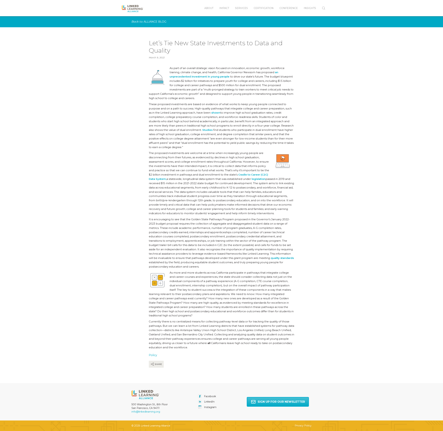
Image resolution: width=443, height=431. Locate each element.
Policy (153, 355)
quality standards (282, 258)
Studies (207, 130)
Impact (224, 8)
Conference (288, 8)
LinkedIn (209, 401)
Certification (264, 8)
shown (215, 112)
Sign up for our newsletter (281, 401)
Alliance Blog (155, 21)
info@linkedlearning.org (146, 411)
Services (241, 8)
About (208, 8)
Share (158, 364)
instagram (209, 407)
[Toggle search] (322, 8)
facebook (209, 396)
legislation (258, 179)
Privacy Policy (303, 425)
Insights (310, 8)
